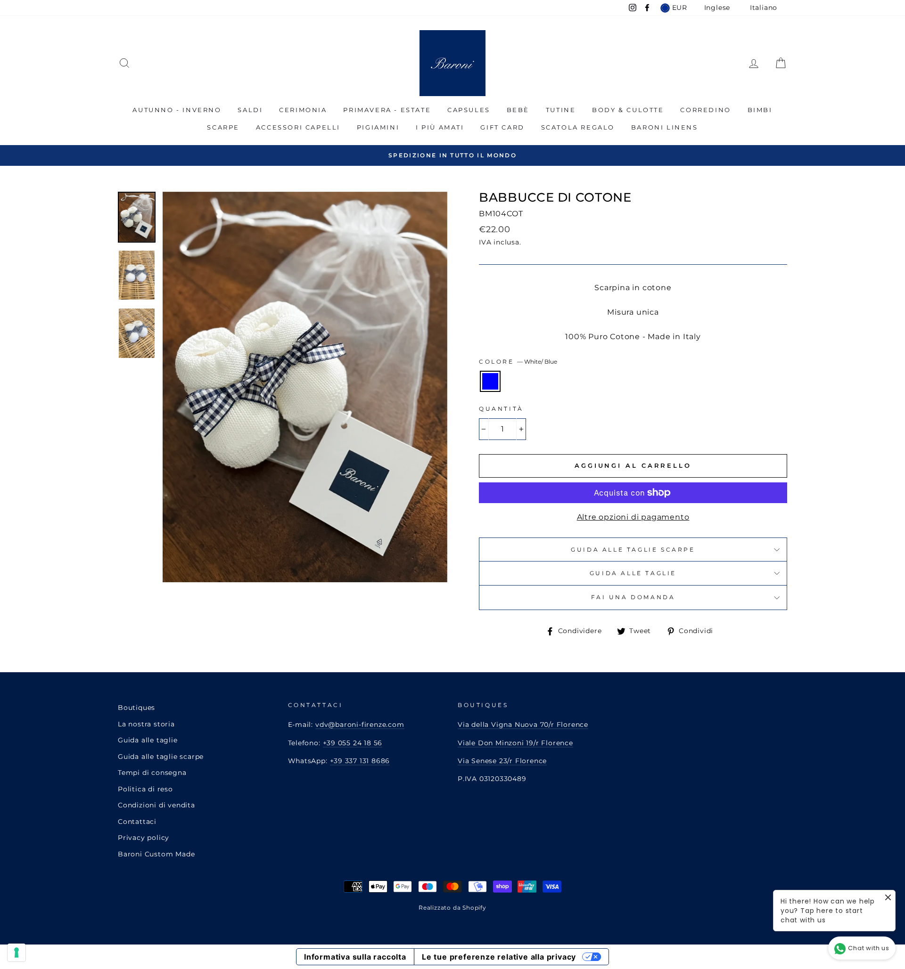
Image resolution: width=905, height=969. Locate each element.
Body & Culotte (628, 110)
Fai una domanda (633, 597)
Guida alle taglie (148, 740)
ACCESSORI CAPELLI (298, 127)
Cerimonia (303, 110)
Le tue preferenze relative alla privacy (499, 956)
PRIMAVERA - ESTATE (387, 110)
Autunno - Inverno (176, 110)
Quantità (501, 408)
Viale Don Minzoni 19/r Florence (515, 743)
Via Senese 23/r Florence (502, 761)
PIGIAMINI (378, 127)
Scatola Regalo (578, 127)
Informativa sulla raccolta (355, 956)
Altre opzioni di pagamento (633, 517)
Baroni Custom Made (156, 854)
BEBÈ (518, 110)
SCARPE (223, 127)
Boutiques (136, 707)
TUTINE (561, 110)
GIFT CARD (502, 127)
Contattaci (137, 821)
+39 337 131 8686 (360, 761)
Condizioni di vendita (156, 805)
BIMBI (760, 110)
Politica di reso (145, 789)
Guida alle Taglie (633, 573)
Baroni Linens (664, 127)
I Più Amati (440, 127)
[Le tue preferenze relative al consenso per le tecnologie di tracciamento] (16, 952)
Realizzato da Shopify (452, 907)
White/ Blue (490, 381)
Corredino (705, 110)
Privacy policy (143, 837)
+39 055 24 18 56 (353, 743)
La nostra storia (146, 724)
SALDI (250, 110)
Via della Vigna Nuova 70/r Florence (523, 724)
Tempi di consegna (152, 772)
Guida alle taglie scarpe (633, 549)
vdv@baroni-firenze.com (359, 724)
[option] (452, 155)
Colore (518, 361)
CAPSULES (468, 110)
